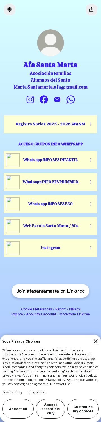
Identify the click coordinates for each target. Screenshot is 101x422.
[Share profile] (91, 9)
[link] (30, 99)
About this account (41, 314)
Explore (17, 314)
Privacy (74, 309)
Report (60, 309)
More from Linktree (74, 314)
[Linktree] (9, 9)
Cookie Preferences (36, 309)
